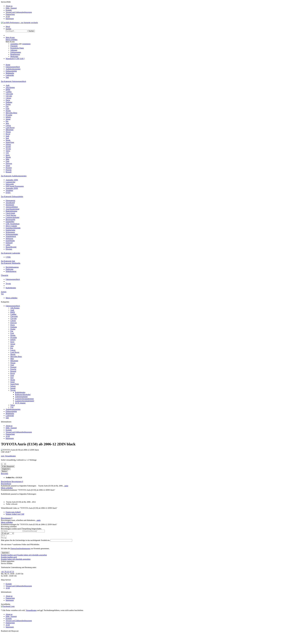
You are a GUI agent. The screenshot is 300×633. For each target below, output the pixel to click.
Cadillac (9, 92)
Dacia (8, 100)
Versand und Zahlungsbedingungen (19, 12)
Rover (8, 134)
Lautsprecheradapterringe (24, 399)
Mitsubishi (9, 130)
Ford (7, 109)
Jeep (7, 123)
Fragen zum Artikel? (13, 512)
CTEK (8, 257)
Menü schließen (11, 40)
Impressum (10, 19)
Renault (8, 172)
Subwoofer (10, 184)
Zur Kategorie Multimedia (10, 263)
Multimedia (10, 413)
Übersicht (13, 46)
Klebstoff (9, 243)
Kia (7, 121)
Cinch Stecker (11, 215)
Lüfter (8, 245)
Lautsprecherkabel (12, 217)
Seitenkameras (11, 271)
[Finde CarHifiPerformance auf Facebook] (8, 606)
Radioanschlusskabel (22, 394)
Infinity (8, 117)
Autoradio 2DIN (12, 188)
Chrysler (9, 96)
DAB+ (8, 193)
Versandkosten (31, 610)
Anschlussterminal (12, 209)
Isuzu (8, 155)
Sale (7, 418)
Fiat (7, 106)
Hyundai (9, 115)
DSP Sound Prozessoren (15, 186)
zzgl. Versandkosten (8, 456)
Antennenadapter (21, 397)
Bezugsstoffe (10, 220)
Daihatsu (9, 102)
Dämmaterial (10, 200)
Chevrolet (9, 94)
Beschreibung (6, 482)
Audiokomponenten (13, 409)
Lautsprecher (10, 182)
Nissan (8, 132)
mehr (66, 486)
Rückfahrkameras (12, 267)
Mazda (8, 157)
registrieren (26, 44)
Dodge (8, 104)
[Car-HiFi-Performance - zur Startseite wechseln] (19, 23)
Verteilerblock (11, 236)
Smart (8, 166)
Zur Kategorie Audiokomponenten (13, 176)
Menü (8, 27)
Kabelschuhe (10, 230)
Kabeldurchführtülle (13, 228)
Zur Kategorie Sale (8, 261)
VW (7, 153)
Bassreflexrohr (11, 247)
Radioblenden (20, 392)
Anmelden (14, 44)
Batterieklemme (11, 211)
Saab (7, 136)
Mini (7, 159)
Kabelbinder (10, 241)
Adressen (13, 50)
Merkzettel (14, 56)
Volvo (8, 151)
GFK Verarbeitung (12, 224)
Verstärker (9, 190)
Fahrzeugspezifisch (13, 306)
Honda (8, 111)
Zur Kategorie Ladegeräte (10, 253)
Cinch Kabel (10, 213)
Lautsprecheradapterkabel (24, 401)
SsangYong (10, 142)
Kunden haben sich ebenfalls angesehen (32, 555)
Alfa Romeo (10, 87)
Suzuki (8, 147)
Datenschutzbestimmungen (20, 548)
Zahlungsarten (15, 52)
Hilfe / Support (11, 8)
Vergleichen (6, 469)
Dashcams (9, 269)
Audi (7, 85)
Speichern (5, 553)
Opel (7, 161)
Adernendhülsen (12, 207)
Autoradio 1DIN (12, 180)
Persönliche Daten (17, 48)
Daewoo (9, 163)
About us (9, 6)
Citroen (8, 98)
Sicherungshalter (12, 234)
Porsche (8, 170)
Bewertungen (17, 482)
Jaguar (8, 119)
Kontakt (9, 10)
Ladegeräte (10, 416)
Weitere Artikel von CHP (15, 514)
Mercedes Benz (11, 113)
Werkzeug (9, 239)
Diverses (9, 249)
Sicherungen (10, 232)
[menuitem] (152, 6)
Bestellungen (15, 54)
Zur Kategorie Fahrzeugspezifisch (13, 81)
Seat (7, 138)
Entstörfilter (10, 222)
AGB (8, 16)
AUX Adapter (20, 403)
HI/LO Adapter (11, 226)
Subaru (8, 144)
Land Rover (10, 128)
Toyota (8, 149)
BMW (8, 90)
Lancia (8, 125)
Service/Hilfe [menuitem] (16, 10)
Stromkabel (10, 205)
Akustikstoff (10, 203)
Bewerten (4, 474)
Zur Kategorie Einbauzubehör (12, 197)
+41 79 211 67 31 (7, 572)
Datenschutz (10, 14)
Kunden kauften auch (9, 555)
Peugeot (9, 168)
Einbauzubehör (11, 411)
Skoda (8, 140)
